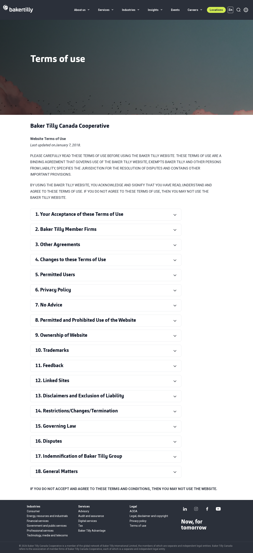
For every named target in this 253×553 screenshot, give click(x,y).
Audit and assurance (91, 516)
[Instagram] (196, 509)
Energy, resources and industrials (47, 516)
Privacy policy (138, 521)
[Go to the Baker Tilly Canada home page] (18, 10)
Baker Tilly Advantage (92, 530)
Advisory (83, 511)
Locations (216, 9)
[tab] (106, 214)
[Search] (238, 10)
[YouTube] (218, 509)
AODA (133, 511)
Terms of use (138, 525)
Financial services (38, 521)
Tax (80, 525)
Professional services (40, 530)
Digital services (87, 521)
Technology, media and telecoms (47, 535)
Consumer (33, 511)
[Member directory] (246, 10)
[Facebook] (207, 509)
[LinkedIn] (185, 509)
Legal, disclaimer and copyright (149, 516)
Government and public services (47, 525)
